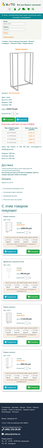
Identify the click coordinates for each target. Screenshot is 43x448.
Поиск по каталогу (15, 409)
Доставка (15, 407)
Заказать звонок (29, 409)
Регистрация (6, 412)
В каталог (23, 119)
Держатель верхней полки (13, 262)
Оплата (22, 407)
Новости (36, 407)
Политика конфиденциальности (12, 427)
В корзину (9, 119)
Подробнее (11, 251)
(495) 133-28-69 (13, 429)
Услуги (29, 407)
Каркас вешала (9, 216)
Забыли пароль (8, 37)
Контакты (15, 412)
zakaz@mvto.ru (12, 434)
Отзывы (4, 409)
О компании (6, 407)
